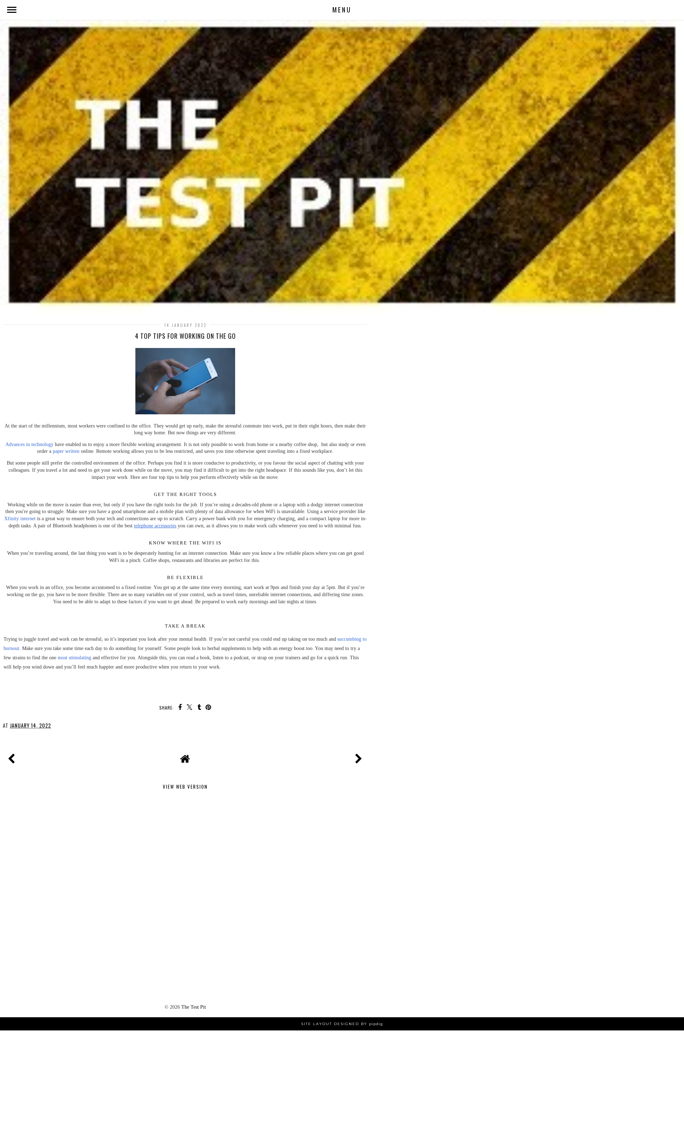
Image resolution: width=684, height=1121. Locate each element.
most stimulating (74, 657)
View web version (185, 786)
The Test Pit (193, 1007)
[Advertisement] (185, 847)
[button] (342, 10)
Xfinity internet (20, 518)
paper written (66, 451)
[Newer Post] (12, 757)
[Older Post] (357, 757)
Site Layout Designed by (342, 1024)
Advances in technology (29, 444)
